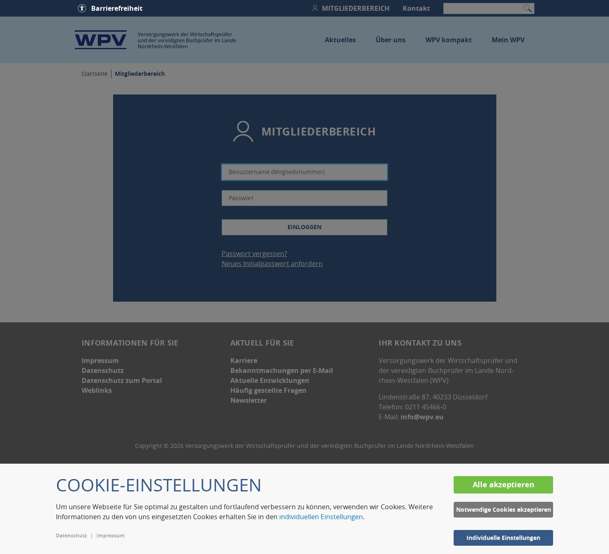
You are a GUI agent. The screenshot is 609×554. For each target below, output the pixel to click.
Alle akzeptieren (503, 484)
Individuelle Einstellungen (503, 538)
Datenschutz (71, 535)
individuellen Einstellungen (321, 516)
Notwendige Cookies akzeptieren (503, 509)
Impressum (111, 535)
